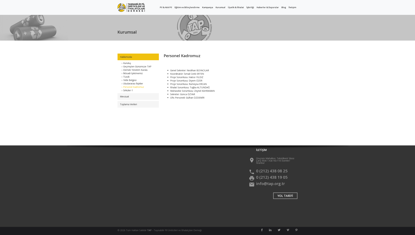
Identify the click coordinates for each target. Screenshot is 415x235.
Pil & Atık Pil (166, 7)
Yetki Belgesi (129, 80)
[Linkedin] (270, 230)
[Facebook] (262, 230)
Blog (283, 7)
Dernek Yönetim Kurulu (135, 69)
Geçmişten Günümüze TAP (137, 66)
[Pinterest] (296, 230)
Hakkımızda (126, 56)
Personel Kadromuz (133, 86)
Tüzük (126, 76)
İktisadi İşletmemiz (133, 73)
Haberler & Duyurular (268, 7)
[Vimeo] (288, 230)
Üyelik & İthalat (236, 7)
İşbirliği (250, 7)
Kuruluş (127, 63)
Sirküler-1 (128, 90)
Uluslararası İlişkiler (133, 83)
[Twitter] (279, 230)
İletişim (292, 7)
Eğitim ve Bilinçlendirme (187, 7)
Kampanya (207, 7)
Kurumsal (220, 7)
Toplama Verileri (128, 104)
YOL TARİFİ (285, 196)
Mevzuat (124, 96)
